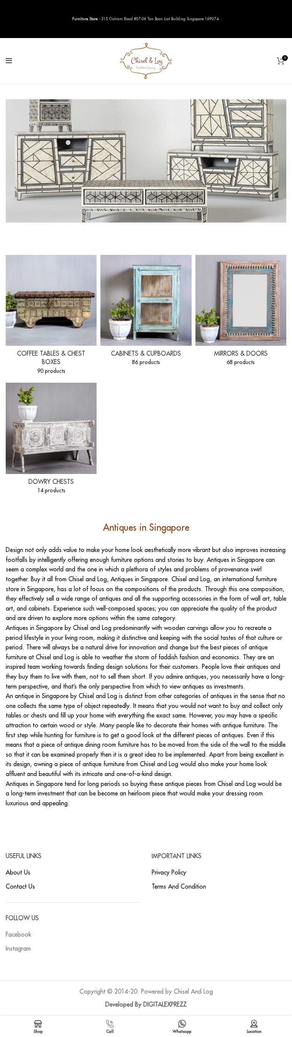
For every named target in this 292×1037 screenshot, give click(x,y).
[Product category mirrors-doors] (240, 313)
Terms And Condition (179, 887)
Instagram (18, 949)
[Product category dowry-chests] (51, 440)
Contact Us (20, 887)
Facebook (18, 935)
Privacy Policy (169, 873)
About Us (18, 873)
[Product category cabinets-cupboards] (145, 313)
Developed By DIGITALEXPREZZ (146, 1005)
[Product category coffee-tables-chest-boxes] (51, 317)
